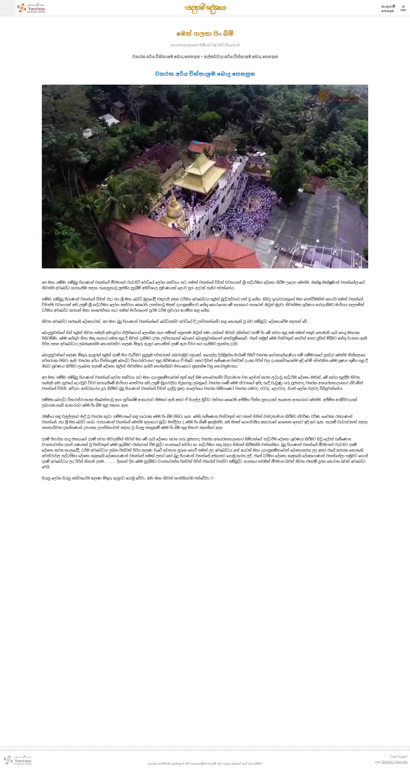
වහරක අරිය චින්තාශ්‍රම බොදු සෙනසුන (166, 56)
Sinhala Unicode (394, 762)
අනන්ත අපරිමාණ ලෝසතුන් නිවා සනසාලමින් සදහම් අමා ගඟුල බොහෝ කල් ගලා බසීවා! (205, 763)
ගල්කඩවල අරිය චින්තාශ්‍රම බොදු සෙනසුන (241, 56)
